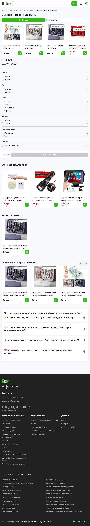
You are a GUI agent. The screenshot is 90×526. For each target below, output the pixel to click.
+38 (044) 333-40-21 (16, 407)
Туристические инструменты (14, 464)
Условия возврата (38, 434)
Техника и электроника (11, 420)
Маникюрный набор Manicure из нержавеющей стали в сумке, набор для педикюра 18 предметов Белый (45, 294)
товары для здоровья (11, 497)
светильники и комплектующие (59, 494)
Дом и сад (6, 424)
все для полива (8, 487)
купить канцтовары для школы (59, 508)
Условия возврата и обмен (42, 431)
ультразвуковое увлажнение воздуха (17, 483)
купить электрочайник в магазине (60, 504)
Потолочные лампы (10, 494)
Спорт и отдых (8, 431)
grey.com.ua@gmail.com (11, 401)
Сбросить (6, 155)
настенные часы (8, 508)
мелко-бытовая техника (56, 501)
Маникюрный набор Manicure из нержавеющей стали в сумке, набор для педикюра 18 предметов (73, 294)
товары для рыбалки (10, 504)
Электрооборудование (11, 444)
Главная (4, 10)
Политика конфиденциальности (44, 420)
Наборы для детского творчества (60, 487)
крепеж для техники (54, 497)
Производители (67, 427)
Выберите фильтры (50, 155)
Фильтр (25, 20)
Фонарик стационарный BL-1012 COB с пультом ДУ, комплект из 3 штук (14, 199)
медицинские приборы (11, 490)
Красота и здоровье (15, 10)
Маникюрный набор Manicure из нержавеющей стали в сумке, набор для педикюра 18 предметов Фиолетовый (15, 247)
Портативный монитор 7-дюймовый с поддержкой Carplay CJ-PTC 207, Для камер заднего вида (73, 199)
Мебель (5, 440)
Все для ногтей (28, 10)
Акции (63, 420)
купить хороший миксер (56, 483)
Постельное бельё (9, 480)
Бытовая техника (9, 427)
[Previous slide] (81, 263)
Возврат (64, 424)
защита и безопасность (55, 480)
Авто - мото (7, 451)
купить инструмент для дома (58, 490)
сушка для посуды (9, 501)
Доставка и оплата (39, 427)
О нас (33, 424)
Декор (4, 447)
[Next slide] (86, 263)
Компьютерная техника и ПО (14, 454)
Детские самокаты (10, 511)
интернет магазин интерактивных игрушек (64, 511)
